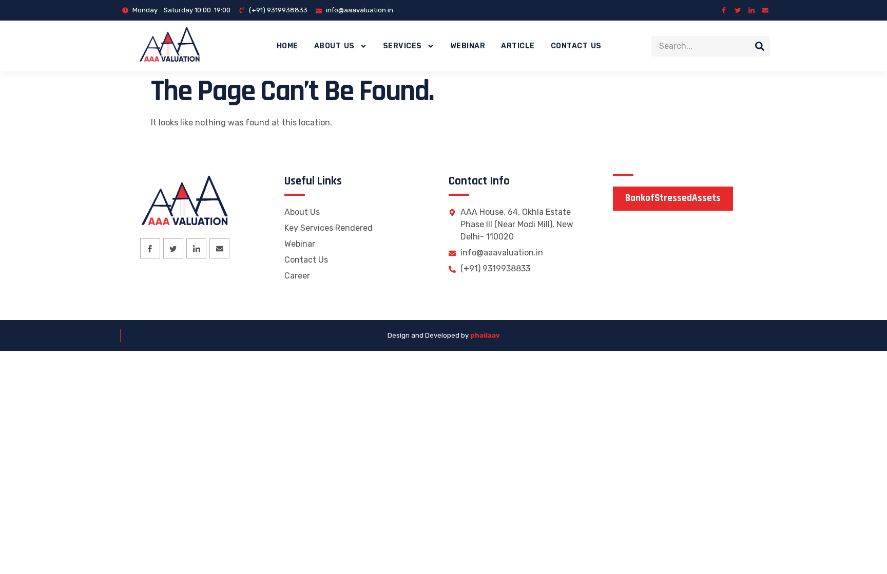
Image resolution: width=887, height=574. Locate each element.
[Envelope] (765, 10)
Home (287, 46)
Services (402, 46)
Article (518, 46)
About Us (334, 46)
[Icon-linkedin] (751, 10)
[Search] (759, 46)
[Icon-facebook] (724, 10)
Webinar (468, 46)
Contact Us (576, 46)
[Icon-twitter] (738, 10)
